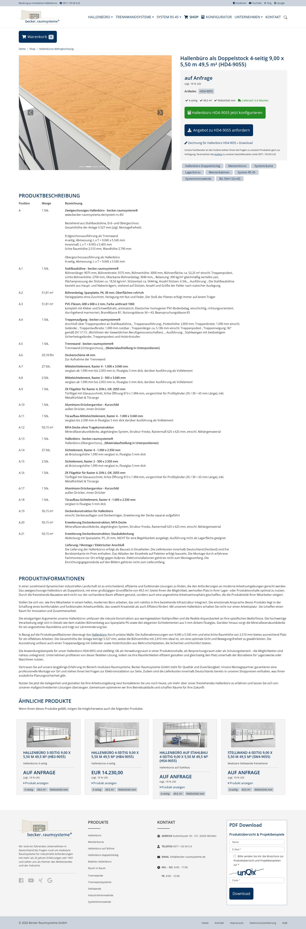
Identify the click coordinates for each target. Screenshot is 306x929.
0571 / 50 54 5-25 (71, 3)
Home (22, 49)
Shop (194, 17)
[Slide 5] (109, 166)
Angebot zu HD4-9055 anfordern (221, 130)
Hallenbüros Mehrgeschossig (56, 49)
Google (281, 3)
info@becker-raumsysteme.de (187, 856)
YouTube (257, 3)
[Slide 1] (82, 166)
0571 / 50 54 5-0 (182, 846)
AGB (284, 923)
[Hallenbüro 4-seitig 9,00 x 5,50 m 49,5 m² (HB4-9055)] (117, 734)
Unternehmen (248, 17)
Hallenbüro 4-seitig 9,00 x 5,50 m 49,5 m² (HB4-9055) (115, 754)
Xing (269, 3)
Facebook (241, 3)
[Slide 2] (88, 166)
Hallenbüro (99, 17)
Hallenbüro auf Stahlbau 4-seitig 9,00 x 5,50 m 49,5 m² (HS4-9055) (184, 756)
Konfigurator (219, 17)
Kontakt (273, 17)
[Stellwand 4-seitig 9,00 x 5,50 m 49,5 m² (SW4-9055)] (253, 734)
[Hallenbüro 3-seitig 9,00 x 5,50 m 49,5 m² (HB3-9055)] (49, 734)
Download (241, 893)
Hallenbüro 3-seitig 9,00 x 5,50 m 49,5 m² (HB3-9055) (46, 754)
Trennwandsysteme (134, 17)
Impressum (236, 923)
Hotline (218, 154)
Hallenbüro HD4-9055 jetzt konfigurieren (227, 112)
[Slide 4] (102, 166)
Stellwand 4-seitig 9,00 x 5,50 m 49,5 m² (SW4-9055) (250, 754)
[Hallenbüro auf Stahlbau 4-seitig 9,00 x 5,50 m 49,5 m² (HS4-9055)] (185, 734)
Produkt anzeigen (37, 783)
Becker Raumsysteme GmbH (48, 923)
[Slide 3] (95, 166)
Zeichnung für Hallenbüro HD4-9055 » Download (220, 143)
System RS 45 (168, 17)
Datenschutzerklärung (263, 923)
